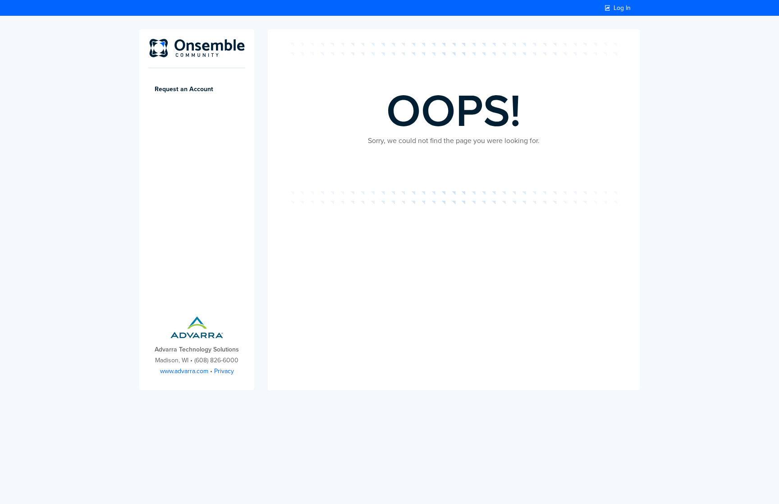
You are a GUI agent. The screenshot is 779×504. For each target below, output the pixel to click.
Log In (622, 8)
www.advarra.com (184, 371)
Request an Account (184, 89)
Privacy (224, 371)
